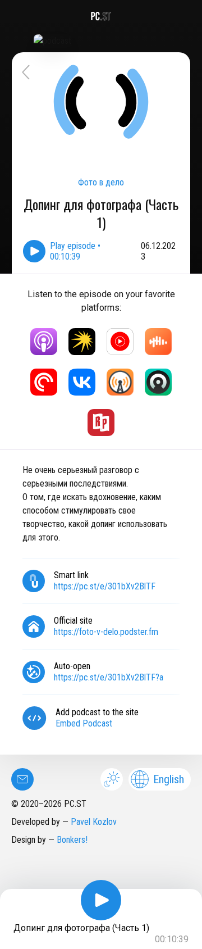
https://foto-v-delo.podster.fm (106, 631)
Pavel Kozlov (94, 821)
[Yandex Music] (81, 341)
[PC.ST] (101, 16)
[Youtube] (120, 341)
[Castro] (158, 382)
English (168, 779)
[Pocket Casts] (43, 382)
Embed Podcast (84, 723)
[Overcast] (120, 382)
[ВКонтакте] (81, 382)
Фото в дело (101, 182)
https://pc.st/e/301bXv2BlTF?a (108, 677)
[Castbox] (158, 341)
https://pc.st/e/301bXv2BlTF (104, 586)
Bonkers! (72, 839)
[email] (22, 779)
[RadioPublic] (101, 422)
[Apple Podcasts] (43, 341)
